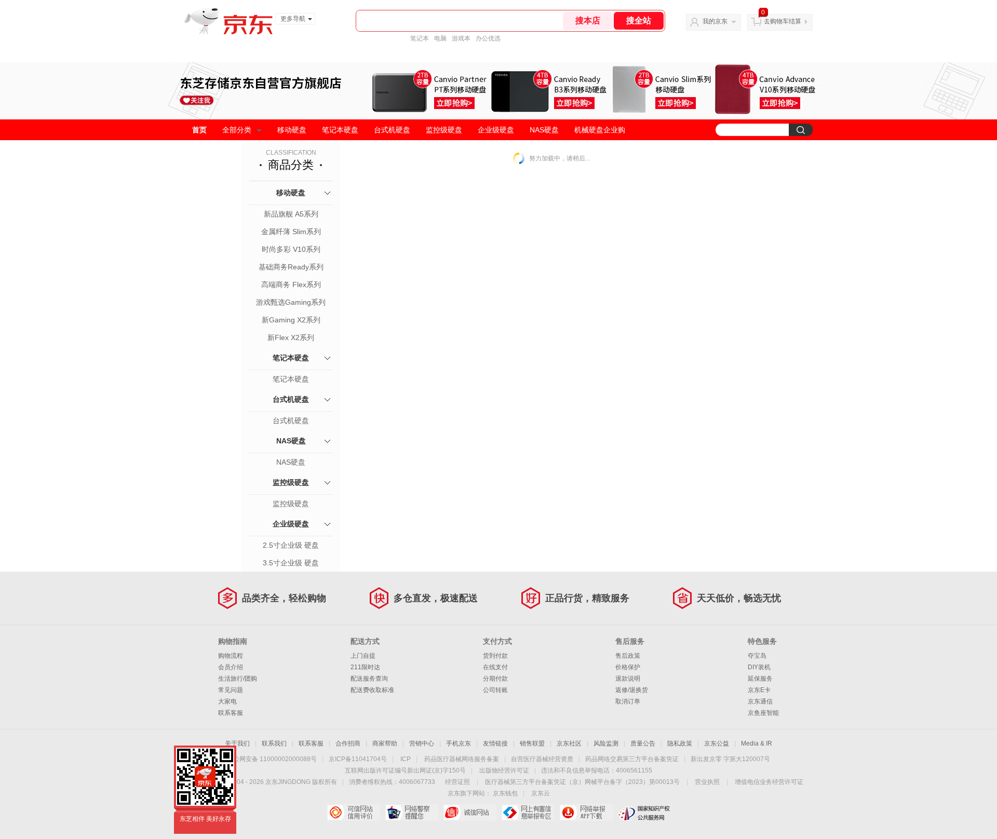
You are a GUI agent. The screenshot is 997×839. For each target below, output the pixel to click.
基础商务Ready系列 (291, 267)
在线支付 (495, 667)
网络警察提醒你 (411, 812)
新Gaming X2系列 (291, 320)
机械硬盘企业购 (599, 130)
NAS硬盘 (544, 130)
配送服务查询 (369, 678)
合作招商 (347, 743)
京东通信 (760, 701)
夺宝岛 (757, 655)
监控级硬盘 (444, 130)
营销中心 (421, 743)
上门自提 (363, 655)
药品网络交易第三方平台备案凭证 (632, 759)
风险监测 (606, 743)
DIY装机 (759, 667)
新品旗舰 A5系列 (291, 214)
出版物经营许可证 (504, 770)
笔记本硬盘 (340, 130)
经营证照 (457, 782)
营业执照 (707, 782)
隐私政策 (679, 743)
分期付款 (495, 678)
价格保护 (627, 667)
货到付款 (495, 655)
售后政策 (627, 655)
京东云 (540, 793)
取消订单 (627, 701)
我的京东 (715, 21)
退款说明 (627, 678)
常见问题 (230, 690)
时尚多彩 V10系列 (291, 249)
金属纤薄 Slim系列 (291, 231)
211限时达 (365, 667)
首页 (199, 130)
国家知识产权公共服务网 (644, 812)
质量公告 (642, 743)
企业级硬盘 (496, 130)
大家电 (227, 701)
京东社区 (569, 743)
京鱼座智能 (763, 712)
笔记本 (419, 38)
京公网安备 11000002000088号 (272, 759)
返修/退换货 (631, 690)
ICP (405, 759)
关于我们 (237, 743)
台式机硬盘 (392, 130)
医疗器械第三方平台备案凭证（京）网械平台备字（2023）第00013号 (582, 782)
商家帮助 (384, 743)
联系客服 (230, 712)
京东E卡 (759, 690)
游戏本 (461, 38)
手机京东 (458, 743)
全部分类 (236, 130)
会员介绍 (230, 667)
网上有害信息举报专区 (528, 812)
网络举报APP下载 (586, 812)
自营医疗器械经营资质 (542, 759)
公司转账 (495, 690)
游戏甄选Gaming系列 (291, 302)
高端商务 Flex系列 (291, 284)
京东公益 (716, 743)
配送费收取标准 (372, 690)
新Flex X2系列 (290, 337)
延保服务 (760, 678)
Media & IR (756, 743)
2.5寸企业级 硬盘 (291, 545)
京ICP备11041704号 (358, 759)
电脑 (440, 38)
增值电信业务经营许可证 (769, 782)
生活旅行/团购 (237, 678)
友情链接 (495, 743)
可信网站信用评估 (353, 812)
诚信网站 (469, 812)
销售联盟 (532, 743)
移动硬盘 (291, 130)
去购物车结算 (782, 21)
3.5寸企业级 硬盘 (291, 563)
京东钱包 (505, 793)
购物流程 (230, 655)
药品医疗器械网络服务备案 (461, 759)
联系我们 (274, 743)
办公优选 (488, 38)
